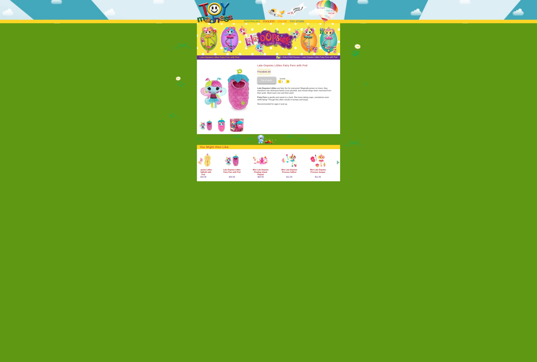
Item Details (209, 159)
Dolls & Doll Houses (291, 57)
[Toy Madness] (222, 23)
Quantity (282, 78)
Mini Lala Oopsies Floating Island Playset (238, 172)
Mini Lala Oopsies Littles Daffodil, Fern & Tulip (324, 172)
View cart (331, 13)
